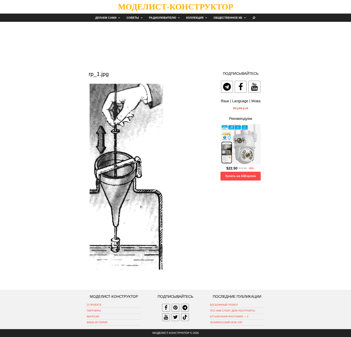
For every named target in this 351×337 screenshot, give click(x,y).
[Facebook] (241, 87)
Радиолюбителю (162, 17)
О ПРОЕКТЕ (94, 304)
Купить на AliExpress (240, 176)
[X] (175, 317)
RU (235, 108)
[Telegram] (227, 87)
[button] (120, 18)
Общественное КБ (228, 17)
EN (240, 108)
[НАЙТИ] (254, 18)
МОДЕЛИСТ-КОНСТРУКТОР (175, 6)
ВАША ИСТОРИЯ (97, 322)
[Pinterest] (175, 308)
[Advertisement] (175, 45)
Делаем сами (105, 17)
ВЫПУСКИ (93, 316)
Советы (133, 17)
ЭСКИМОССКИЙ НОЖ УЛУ (226, 322)
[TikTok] (185, 317)
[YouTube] (254, 87)
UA (246, 108)
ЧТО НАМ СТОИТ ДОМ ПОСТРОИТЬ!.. (233, 310)
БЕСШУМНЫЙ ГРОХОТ (224, 304)
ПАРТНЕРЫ (94, 310)
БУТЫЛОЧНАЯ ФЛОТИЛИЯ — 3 (229, 316)
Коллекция (194, 17)
